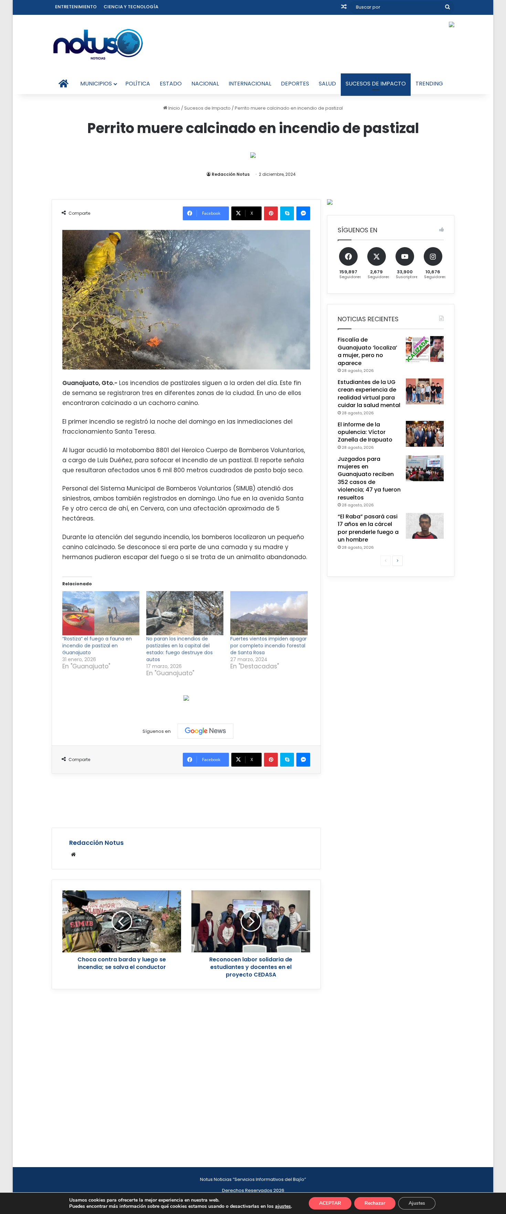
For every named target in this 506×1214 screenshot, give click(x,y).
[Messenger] (303, 213)
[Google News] (205, 731)
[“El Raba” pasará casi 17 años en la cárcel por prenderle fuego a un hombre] (425, 526)
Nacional (205, 84)
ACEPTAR (330, 1203)
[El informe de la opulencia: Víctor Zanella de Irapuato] (425, 434)
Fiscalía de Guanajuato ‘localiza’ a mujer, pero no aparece (367, 351)
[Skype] (287, 213)
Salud (327, 84)
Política (137, 84)
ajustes (283, 1206)
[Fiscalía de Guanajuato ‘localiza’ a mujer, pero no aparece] (425, 349)
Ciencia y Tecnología (131, 6)
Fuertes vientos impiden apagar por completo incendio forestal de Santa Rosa (268, 645)
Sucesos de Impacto (376, 84)
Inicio (173, 108)
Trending (429, 84)
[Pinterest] (271, 213)
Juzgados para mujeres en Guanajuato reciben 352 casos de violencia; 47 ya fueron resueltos (369, 478)
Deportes (295, 84)
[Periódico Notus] (98, 44)
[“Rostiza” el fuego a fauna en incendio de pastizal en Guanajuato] (100, 613)
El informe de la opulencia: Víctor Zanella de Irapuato (365, 432)
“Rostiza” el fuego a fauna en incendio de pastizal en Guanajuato (97, 645)
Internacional (250, 84)
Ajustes (417, 1203)
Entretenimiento (76, 6)
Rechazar (375, 1203)
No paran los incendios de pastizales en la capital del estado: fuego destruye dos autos (179, 649)
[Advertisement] (186, 799)
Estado (171, 84)
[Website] (73, 854)
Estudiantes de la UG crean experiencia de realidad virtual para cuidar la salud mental (369, 393)
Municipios (96, 84)
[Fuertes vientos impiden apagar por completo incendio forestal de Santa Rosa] (268, 613)
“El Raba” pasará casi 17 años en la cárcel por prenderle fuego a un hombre (368, 528)
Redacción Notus (231, 174)
